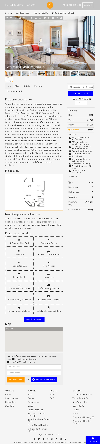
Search (88, 5)
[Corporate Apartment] (20, 18)
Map (17, 86)
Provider (38, 86)
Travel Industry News (82, 395)
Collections (10, 402)
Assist (30, 395)
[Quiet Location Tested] (52, 18)
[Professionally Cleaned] (44, 18)
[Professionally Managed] (48, 18)
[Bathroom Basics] (10, 18)
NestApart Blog (79, 402)
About (8, 395)
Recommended (14, 92)
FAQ (52, 398)
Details (27, 86)
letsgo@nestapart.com (24, 359)
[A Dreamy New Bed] (6, 18)
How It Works (11, 398)
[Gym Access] (28, 18)
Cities (30, 406)
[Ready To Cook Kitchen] (56, 18)
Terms (75, 414)
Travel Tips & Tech (81, 398)
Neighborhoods (35, 410)
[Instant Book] (31, 18)
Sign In (77, 5)
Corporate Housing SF (83, 417)
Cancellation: (74, 210)
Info (9, 86)
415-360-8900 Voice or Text (51, 435)
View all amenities (34, 319)
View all (73, 177)
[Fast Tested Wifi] (24, 18)
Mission (67, 5)
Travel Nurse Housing (38, 425)
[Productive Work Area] (40, 18)
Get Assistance (81, 103)
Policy (90, 210)
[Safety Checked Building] (61, 18)
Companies (33, 402)
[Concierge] (15, 18)
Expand (9, 329)
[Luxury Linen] (35, 18)
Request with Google (45, 380)
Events (31, 398)
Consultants (78, 406)
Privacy (75, 410)
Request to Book (80, 94)
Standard (9, 406)
